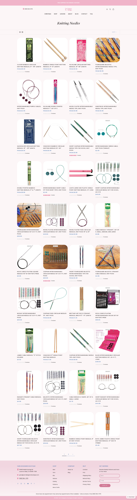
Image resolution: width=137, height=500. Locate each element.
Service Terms (87, 481)
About (70, 14)
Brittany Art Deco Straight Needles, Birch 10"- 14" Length (80, 314)
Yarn (54, 472)
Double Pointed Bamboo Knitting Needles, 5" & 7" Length (29, 189)
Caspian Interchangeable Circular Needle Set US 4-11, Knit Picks (55, 274)
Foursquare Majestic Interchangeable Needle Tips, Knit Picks (106, 67)
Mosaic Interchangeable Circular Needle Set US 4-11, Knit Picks (29, 315)
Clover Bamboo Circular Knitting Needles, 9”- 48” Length (29, 66)
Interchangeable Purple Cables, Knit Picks (29, 107)
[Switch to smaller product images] (22, 32)
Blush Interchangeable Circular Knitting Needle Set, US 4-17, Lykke (107, 357)
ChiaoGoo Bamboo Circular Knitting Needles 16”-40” (53, 147)
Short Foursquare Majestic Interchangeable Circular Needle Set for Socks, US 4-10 (28, 441)
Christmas (47, 14)
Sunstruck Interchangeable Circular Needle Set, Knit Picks (54, 440)
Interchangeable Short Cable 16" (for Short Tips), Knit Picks (54, 189)
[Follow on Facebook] (18, 483)
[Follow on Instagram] (21, 483)
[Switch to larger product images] (20, 32)
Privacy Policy (86, 484)
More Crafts (56, 487)
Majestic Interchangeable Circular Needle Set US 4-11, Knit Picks (55, 399)
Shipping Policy (87, 475)
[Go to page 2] (73, 454)
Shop (55, 14)
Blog (76, 14)
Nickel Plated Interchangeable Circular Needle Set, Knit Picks (55, 231)
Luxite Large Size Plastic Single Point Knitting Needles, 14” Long (81, 189)
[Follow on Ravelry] (34, 483)
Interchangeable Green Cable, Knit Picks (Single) (106, 147)
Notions (55, 478)
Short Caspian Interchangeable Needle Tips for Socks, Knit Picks (81, 148)
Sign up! (105, 485)
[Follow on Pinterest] (31, 483)
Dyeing (55, 481)
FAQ (91, 14)
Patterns (55, 484)
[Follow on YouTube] (28, 483)
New (54, 469)
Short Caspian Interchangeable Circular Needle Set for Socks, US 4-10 (107, 190)
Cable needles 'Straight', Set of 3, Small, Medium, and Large (107, 231)
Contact (84, 14)
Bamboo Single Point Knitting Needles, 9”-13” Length (54, 66)
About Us (70, 469)
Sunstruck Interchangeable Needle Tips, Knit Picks (106, 107)
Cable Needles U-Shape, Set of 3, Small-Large (81, 398)
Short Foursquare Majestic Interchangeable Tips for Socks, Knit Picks (79, 274)
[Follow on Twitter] (24, 483)
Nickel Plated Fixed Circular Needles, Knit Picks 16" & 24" (80, 231)
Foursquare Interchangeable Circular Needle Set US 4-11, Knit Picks (29, 232)
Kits (54, 475)
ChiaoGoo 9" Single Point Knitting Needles (52, 356)
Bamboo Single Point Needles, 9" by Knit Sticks (81, 440)
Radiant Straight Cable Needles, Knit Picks (29, 398)
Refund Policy (86, 478)
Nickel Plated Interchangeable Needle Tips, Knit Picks (81, 107)
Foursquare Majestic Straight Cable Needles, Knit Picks (107, 273)
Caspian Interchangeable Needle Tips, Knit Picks (81, 356)
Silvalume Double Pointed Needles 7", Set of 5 (52, 107)
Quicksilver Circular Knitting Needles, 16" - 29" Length (28, 147)
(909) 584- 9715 (23, 478)
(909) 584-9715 (29, 9)
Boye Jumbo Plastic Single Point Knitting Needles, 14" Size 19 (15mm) (107, 441)
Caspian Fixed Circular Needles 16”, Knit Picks (55, 314)
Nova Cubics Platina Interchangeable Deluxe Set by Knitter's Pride (106, 315)
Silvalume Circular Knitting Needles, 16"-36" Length (79, 66)
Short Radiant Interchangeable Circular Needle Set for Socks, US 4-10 (107, 399)
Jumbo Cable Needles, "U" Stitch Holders (29, 356)
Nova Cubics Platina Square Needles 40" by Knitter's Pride (28, 273)
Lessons (62, 14)
